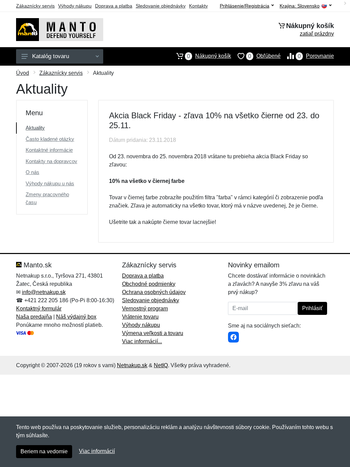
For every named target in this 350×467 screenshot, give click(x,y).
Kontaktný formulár (39, 308)
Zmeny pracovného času (47, 198)
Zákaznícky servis (35, 6)
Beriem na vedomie (44, 451)
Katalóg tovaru (50, 56)
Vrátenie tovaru (140, 317)
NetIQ (161, 365)
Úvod (22, 73)
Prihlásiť (312, 308)
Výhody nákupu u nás (50, 183)
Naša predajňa (34, 317)
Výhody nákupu (75, 6)
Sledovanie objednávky (161, 6)
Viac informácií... (142, 341)
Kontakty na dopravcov (51, 161)
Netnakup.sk (132, 365)
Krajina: (300, 6)
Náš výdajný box (76, 317)
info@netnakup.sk (44, 292)
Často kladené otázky (50, 139)
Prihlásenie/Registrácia (244, 5)
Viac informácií (97, 451)
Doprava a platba (113, 6)
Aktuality (35, 128)
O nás (32, 172)
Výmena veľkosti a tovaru (152, 333)
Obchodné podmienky (148, 284)
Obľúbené (264, 56)
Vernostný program (145, 308)
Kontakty (198, 6)
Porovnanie (316, 56)
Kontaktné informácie (49, 150)
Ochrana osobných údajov (154, 292)
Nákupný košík (209, 56)
